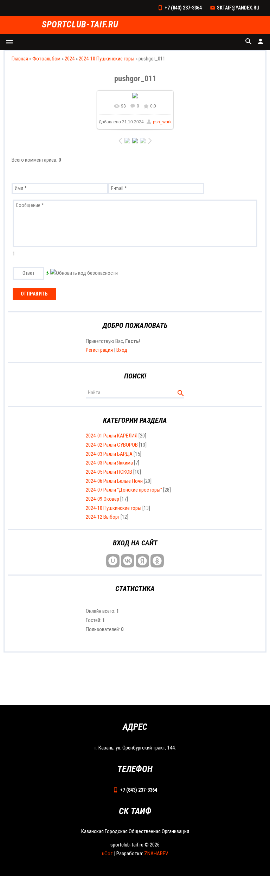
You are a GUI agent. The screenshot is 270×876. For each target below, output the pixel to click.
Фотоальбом (46, 59)
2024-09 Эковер (102, 499)
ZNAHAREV (156, 853)
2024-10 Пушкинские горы (106, 59)
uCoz (107, 853)
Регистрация (99, 350)
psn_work (162, 121)
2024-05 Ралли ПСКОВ (109, 472)
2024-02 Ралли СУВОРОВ (112, 445)
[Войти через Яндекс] (142, 560)
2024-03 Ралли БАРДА (109, 454)
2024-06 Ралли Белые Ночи (114, 481)
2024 (70, 59)
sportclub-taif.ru (80, 25)
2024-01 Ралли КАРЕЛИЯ (111, 436)
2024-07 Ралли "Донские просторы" (124, 490)
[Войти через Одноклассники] (157, 560)
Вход (121, 350)
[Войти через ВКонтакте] (127, 560)
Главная (20, 59)
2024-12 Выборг (103, 517)
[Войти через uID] (113, 560)
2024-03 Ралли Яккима (109, 463)
